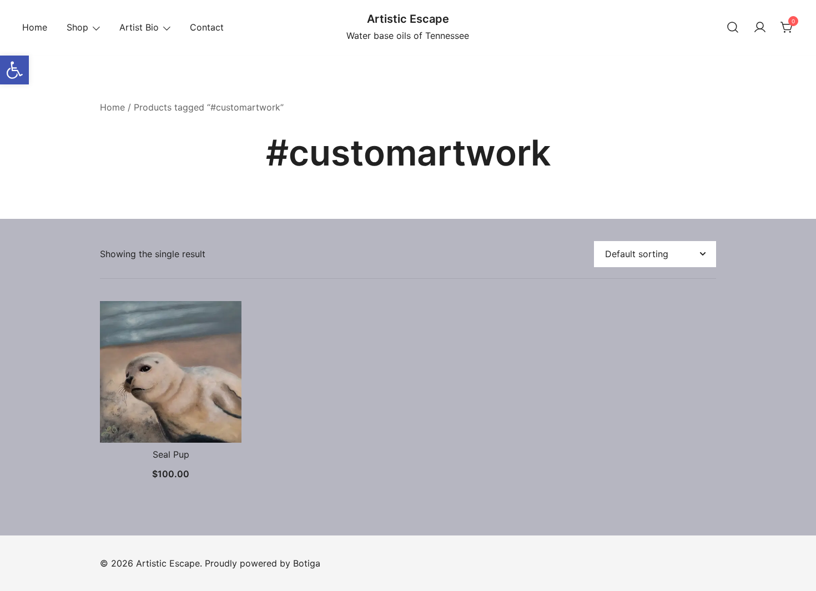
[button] (14, 70)
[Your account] (760, 28)
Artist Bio (139, 27)
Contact (207, 27)
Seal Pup (171, 454)
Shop (77, 27)
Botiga (306, 563)
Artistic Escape (408, 19)
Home (34, 27)
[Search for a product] (732, 28)
